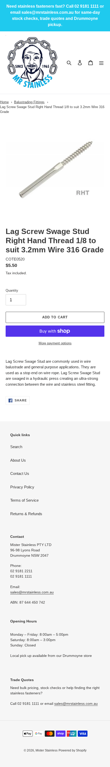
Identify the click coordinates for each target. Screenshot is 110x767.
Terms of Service (24, 500)
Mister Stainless (47, 750)
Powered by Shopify (72, 750)
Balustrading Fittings (29, 102)
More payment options (55, 343)
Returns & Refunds (26, 514)
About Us (18, 460)
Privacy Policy (22, 487)
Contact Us (19, 473)
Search (16, 447)
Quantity (12, 290)
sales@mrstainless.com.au (32, 592)
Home (4, 102)
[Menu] (101, 62)
